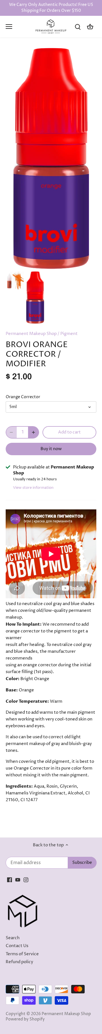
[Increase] (33, 432)
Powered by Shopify (25, 1019)
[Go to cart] (90, 26)
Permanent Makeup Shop (31, 334)
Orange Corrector (23, 397)
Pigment (69, 334)
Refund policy (19, 962)
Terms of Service (22, 954)
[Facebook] (9, 880)
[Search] (77, 26)
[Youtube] (17, 880)
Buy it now (51, 449)
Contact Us (17, 946)
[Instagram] (26, 880)
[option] (15, 280)
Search (13, 938)
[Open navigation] (9, 26)
